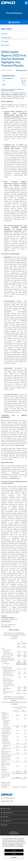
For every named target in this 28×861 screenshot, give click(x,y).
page (17, 445)
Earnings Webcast (7, 78)
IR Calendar (4, 41)
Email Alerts (5, 45)
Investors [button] (15, 22)
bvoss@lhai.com (5, 626)
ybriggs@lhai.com (6, 621)
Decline (14, 854)
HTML (24, 80)
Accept (14, 850)
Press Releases (6, 37)
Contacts (4, 816)
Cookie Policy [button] (11, 844)
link (18, 433)
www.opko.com (15, 478)
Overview (4, 33)
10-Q (3, 80)
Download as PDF (22, 70)
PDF (25, 82)
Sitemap (4, 825)
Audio (24, 78)
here (23, 445)
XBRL (3, 84)
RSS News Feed (6, 821)
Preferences (14, 857)
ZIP (25, 84)
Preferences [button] (20, 846)
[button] (26, 3)
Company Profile (7, 812)
